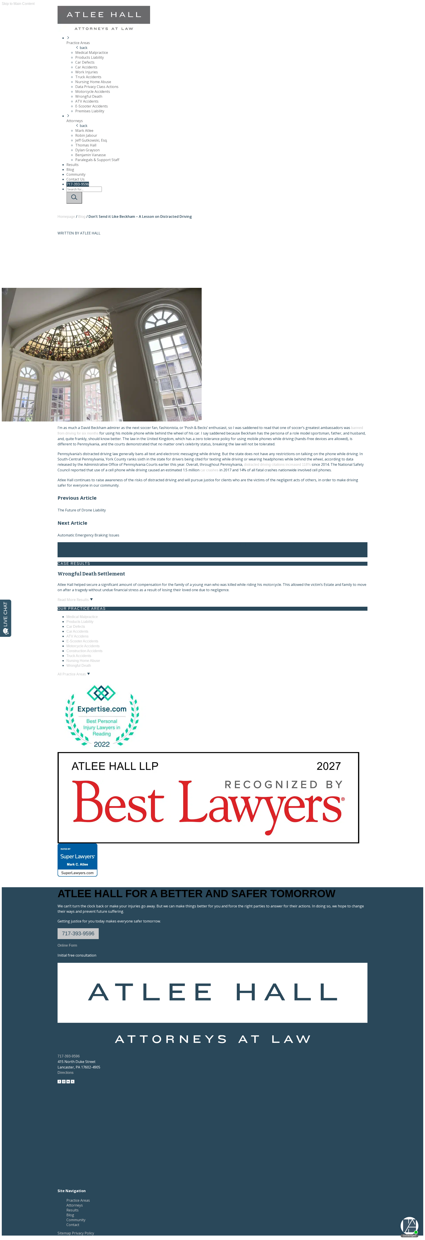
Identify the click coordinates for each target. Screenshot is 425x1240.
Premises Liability (89, 111)
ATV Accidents (87, 101)
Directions (65, 1072)
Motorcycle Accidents (92, 91)
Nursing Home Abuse (93, 81)
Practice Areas (78, 42)
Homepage (66, 216)
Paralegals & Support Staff (97, 159)
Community (75, 174)
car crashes (209, 470)
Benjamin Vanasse (90, 154)
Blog (70, 169)
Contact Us (75, 179)
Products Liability (89, 57)
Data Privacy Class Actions (96, 86)
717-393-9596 (77, 184)
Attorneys (74, 120)
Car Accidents (86, 67)
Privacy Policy (83, 1233)
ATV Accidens (77, 636)
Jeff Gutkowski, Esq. (91, 140)
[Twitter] (72, 1082)
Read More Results (73, 599)
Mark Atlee (84, 130)
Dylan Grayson (87, 150)
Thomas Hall (85, 145)
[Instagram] (64, 1082)
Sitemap (64, 1233)
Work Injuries (86, 72)
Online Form (67, 945)
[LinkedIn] (68, 1082)
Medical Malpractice (91, 52)
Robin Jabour (86, 135)
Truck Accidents (88, 76)
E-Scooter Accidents (91, 106)
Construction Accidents (84, 651)
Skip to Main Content (18, 4)
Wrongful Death (88, 96)
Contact (72, 1224)
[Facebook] (59, 1082)
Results (72, 164)
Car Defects (85, 62)
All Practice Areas (72, 674)
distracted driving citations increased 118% (277, 464)
